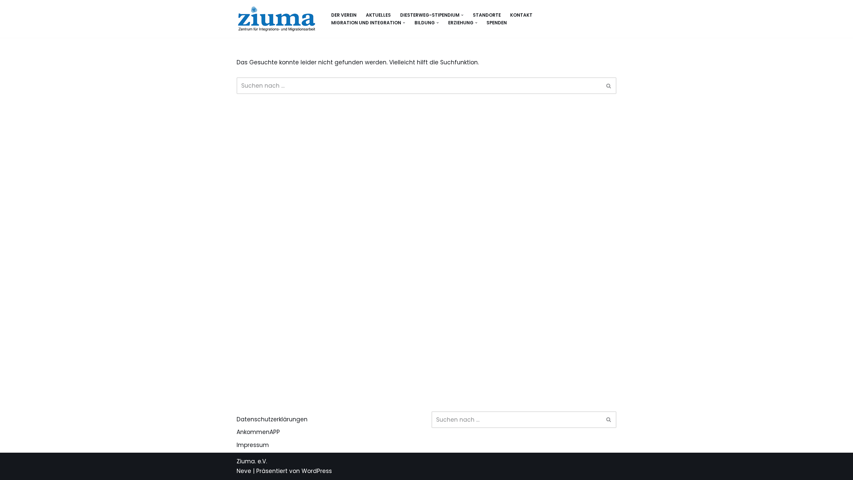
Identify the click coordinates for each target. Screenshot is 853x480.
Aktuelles (378, 15)
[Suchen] (608, 85)
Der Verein (344, 15)
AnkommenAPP (258, 432)
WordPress (317, 471)
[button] (462, 15)
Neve (244, 471)
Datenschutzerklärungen (272, 419)
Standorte (487, 15)
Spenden (496, 23)
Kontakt (521, 15)
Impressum (253, 445)
